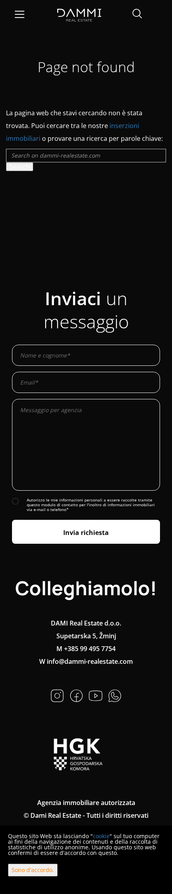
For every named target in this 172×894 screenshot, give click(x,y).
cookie (101, 836)
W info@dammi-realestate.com (86, 661)
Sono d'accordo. (33, 870)
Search (19, 166)
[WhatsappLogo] (115, 695)
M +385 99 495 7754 (86, 648)
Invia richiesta (86, 532)
